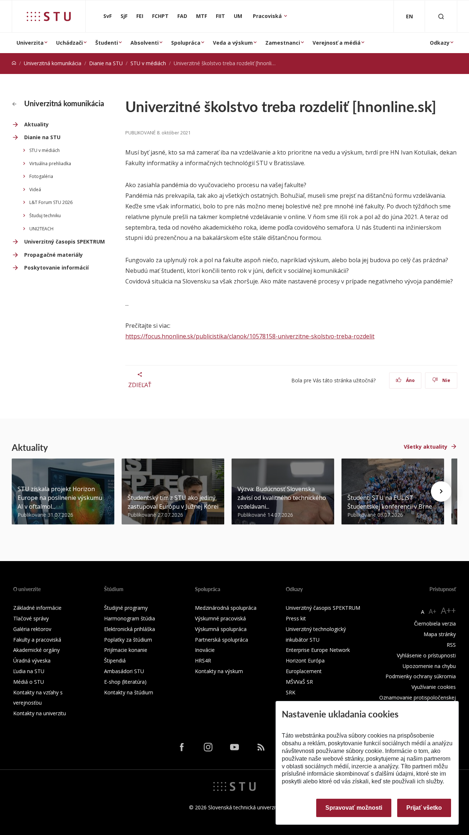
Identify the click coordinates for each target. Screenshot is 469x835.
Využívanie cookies (433, 686)
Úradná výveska (32, 660)
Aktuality (36, 124)
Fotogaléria (41, 176)
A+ (432, 611)
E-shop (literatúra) (125, 681)
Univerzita (30, 42)
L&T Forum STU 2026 (51, 202)
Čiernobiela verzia (435, 623)
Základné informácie (37, 607)
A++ (448, 610)
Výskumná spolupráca (221, 629)
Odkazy (440, 42)
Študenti (106, 42)
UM (238, 15)
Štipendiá (115, 660)
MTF (201, 15)
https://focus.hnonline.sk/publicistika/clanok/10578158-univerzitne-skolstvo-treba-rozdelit (249, 336)
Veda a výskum (233, 42)
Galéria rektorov (32, 629)
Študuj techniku (45, 215)
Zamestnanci (282, 42)
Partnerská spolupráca (221, 639)
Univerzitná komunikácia (52, 63)
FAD (182, 15)
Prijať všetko (424, 808)
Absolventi (144, 42)
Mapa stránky (440, 634)
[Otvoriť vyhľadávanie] (441, 16)
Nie (445, 380)
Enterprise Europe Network (318, 649)
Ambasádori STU (124, 671)
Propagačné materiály (53, 254)
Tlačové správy (31, 618)
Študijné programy (126, 607)
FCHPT (160, 15)
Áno (410, 380)
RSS (451, 644)
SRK (290, 692)
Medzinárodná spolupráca (225, 607)
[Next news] (441, 491)
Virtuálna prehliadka (50, 163)
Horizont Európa (305, 660)
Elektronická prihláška (129, 629)
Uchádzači (69, 42)
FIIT (220, 15)
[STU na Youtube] (234, 747)
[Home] (14, 63)
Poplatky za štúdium (128, 639)
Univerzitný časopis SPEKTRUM (64, 241)
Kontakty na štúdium (128, 692)
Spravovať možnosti (353, 808)
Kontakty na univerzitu (39, 713)
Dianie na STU (106, 63)
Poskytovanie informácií (56, 267)
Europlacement (304, 671)
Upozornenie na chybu (429, 666)
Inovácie (205, 649)
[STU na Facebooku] (181, 747)
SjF (124, 15)
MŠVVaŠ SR (299, 681)
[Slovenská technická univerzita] (49, 16)
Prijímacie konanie (125, 649)
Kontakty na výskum (219, 671)
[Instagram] (208, 747)
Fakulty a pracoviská (37, 639)
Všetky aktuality (425, 446)
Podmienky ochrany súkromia (420, 676)
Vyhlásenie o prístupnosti (426, 655)
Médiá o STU (28, 681)
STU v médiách (148, 63)
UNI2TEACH (41, 229)
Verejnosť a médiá (337, 42)
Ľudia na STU (28, 671)
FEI (139, 15)
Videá (35, 189)
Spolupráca (185, 42)
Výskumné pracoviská (220, 618)
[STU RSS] (261, 747)
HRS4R (203, 660)
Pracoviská (268, 15)
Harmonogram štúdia (129, 618)
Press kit (296, 618)
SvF (107, 15)
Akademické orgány (36, 649)
